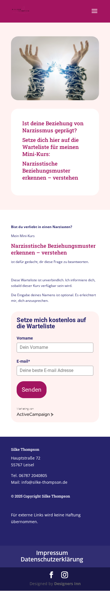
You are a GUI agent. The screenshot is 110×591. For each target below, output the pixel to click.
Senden (31, 389)
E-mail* (23, 361)
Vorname (25, 338)
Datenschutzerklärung (52, 559)
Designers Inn (67, 583)
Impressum (52, 553)
